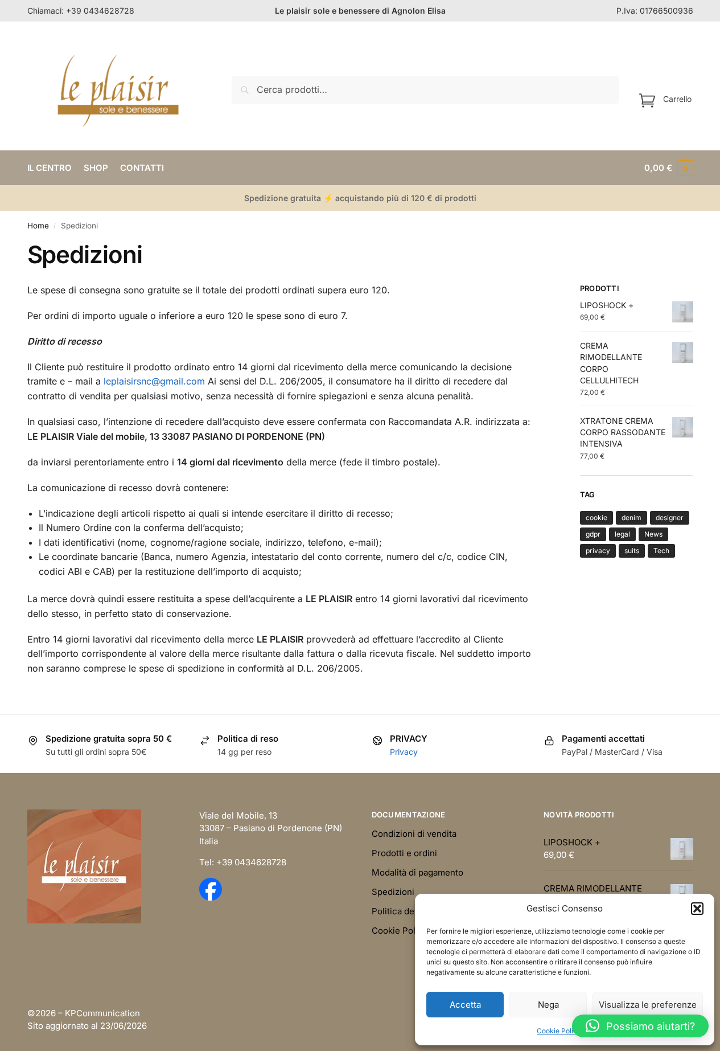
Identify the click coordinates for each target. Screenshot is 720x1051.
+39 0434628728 (100, 10)
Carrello (677, 98)
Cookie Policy (559, 1031)
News (653, 534)
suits (631, 550)
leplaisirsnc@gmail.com (154, 381)
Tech (661, 550)
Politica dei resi (403, 911)
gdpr (593, 534)
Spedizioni (393, 891)
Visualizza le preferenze (648, 1004)
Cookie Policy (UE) (409, 930)
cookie (596, 517)
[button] (697, 908)
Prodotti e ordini (404, 853)
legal (622, 534)
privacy (598, 550)
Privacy (404, 751)
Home (38, 225)
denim (631, 517)
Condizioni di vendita (414, 833)
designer (670, 517)
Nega (548, 1004)
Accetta (465, 1004)
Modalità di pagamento (417, 872)
